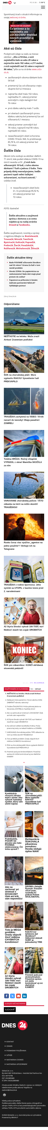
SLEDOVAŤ (10, 1009)
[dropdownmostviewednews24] (24, 762)
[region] (15, 3)
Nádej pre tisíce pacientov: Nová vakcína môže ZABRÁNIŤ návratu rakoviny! (24, 701)
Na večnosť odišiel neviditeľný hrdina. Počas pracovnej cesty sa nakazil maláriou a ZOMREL (24, 727)
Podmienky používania (16, 1050)
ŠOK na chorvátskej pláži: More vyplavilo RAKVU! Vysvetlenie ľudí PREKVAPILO (25, 746)
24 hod (38, 689)
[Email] (18, 996)
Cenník (9, 1046)
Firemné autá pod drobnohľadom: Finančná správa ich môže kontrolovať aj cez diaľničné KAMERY (23, 754)
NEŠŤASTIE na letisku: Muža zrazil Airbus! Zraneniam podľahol (24, 694)
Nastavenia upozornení (16, 1064)
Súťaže (9, 1055)
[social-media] (4, 1095)
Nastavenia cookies (14, 1060)
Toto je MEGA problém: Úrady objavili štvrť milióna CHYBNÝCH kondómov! (23, 740)
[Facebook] (6, 996)
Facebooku (24, 224)
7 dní (31, 689)
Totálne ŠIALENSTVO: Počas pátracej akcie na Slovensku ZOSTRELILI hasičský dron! (24, 707)
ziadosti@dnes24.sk (9, 1090)
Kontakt (10, 1041)
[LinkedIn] (24, 996)
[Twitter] (12, 996)
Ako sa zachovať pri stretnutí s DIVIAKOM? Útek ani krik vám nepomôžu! (25, 714)
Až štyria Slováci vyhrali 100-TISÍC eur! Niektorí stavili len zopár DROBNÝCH (24, 720)
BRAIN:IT (14, 1117)
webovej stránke (18, 17)
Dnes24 (12, 224)
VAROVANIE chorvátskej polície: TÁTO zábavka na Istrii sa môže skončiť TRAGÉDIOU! (25, 733)
